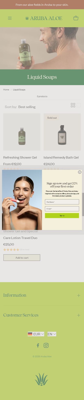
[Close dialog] (79, 172)
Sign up (62, 216)
